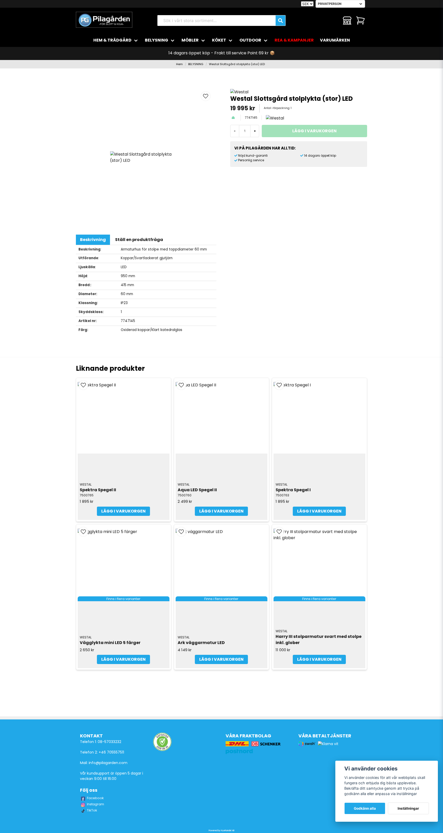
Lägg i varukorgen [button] (123, 659)
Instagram (95, 804)
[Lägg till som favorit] (333, 20)
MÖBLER (190, 40)
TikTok (92, 810)
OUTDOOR (250, 40)
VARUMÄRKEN (335, 40)
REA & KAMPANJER (294, 40)
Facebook (95, 798)
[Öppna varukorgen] (360, 20)
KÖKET (219, 40)
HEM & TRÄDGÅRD (112, 40)
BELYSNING (156, 40)
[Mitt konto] (347, 20)
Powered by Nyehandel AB (221, 830)
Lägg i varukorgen (123, 511)
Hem (179, 64)
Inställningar (408, 808)
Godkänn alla (365, 808)
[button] (205, 96)
